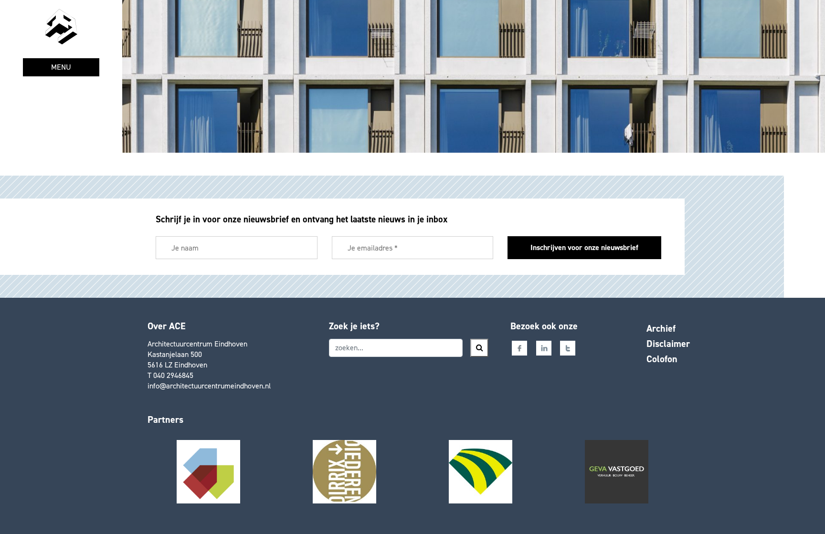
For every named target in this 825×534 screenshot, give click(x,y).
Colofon (661, 359)
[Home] (61, 27)
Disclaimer (668, 343)
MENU (61, 67)
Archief (661, 328)
